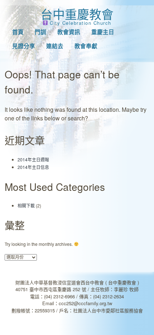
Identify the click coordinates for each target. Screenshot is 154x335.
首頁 (18, 32)
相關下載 (26, 205)
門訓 (40, 32)
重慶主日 (102, 32)
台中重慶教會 (77, 14)
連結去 (54, 46)
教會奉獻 (85, 46)
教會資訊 (68, 32)
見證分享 (23, 46)
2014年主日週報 (33, 159)
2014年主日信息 (33, 167)
